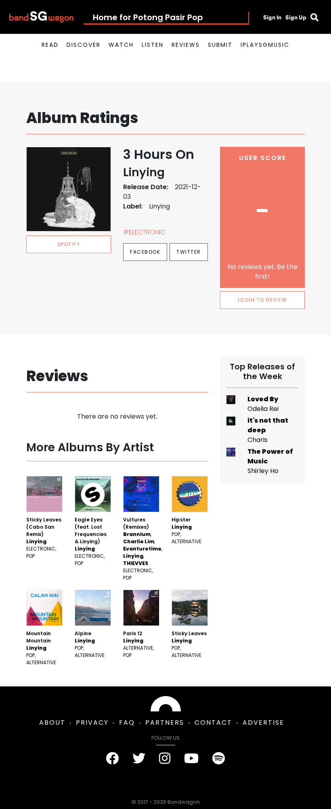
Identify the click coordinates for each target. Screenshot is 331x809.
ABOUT (52, 722)
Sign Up (295, 17)
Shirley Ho (263, 470)
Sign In (272, 17)
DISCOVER (84, 45)
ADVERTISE (263, 722)
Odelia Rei (263, 408)
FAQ (127, 722)
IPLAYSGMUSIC (265, 45)
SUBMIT (220, 45)
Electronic (40, 548)
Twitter (188, 251)
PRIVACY (92, 722)
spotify (68, 244)
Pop (30, 556)
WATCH (121, 45)
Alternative (186, 541)
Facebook (145, 251)
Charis (257, 439)
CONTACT (213, 722)
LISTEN (152, 45)
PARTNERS (164, 722)
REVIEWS (186, 45)
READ (50, 45)
